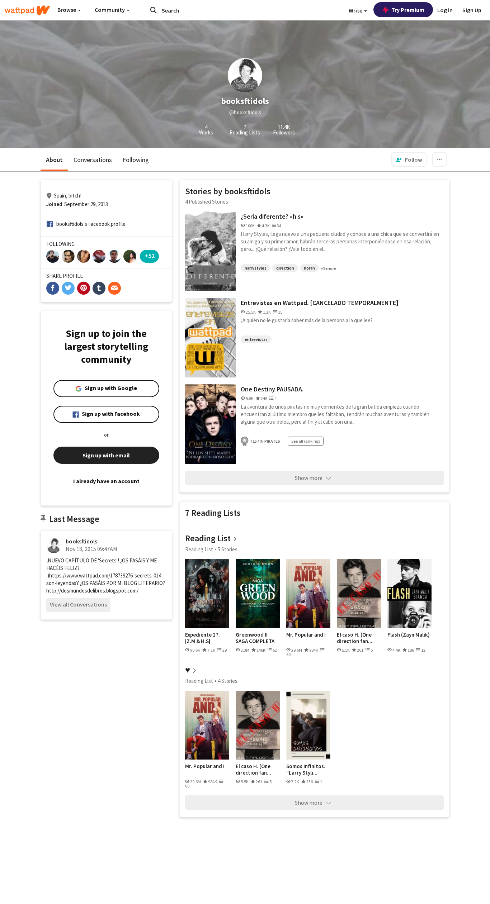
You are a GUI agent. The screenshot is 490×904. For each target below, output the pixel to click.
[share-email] (114, 288)
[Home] (27, 10)
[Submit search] (153, 10)
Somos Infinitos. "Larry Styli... (305, 769)
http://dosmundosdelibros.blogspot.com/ (92, 590)
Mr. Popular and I (306, 635)
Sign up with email (106, 455)
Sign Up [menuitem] (471, 10)
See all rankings (305, 441)
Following (136, 160)
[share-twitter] (68, 288)
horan (309, 268)
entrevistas (256, 339)
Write (356, 10)
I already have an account (106, 481)
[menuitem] (409, 159)
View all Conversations (78, 604)
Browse (67, 9)
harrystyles (256, 268)
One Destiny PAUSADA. (272, 389)
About (54, 160)
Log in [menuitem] (445, 10)
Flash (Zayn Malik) (408, 635)
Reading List (208, 538)
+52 (150, 256)
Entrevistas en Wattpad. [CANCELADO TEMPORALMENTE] (320, 303)
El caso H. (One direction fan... (354, 638)
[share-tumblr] (99, 288)
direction (285, 268)
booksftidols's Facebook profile (91, 223)
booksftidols (81, 541)
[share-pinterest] (83, 288)
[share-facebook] (52, 288)
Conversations (93, 160)
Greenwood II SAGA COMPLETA (255, 638)
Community (110, 9)
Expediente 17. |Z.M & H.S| (202, 638)
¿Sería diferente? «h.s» (272, 216)
